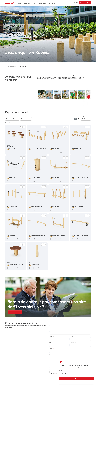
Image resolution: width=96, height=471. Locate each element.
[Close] (92, 360)
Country (61, 370)
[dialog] (48, 235)
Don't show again (76, 382)
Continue (76, 378)
